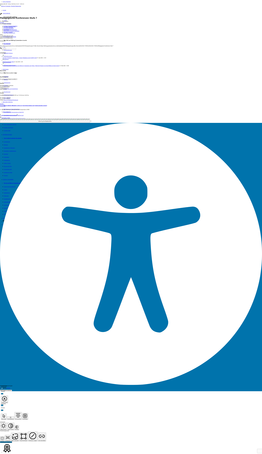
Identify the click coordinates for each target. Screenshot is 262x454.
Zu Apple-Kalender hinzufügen (10, 29)
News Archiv (3, 72)
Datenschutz (2, 106)
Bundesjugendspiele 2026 (8, 61)
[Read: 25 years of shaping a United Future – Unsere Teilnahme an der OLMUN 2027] (4, 56)
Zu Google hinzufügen (8, 27)
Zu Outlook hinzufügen (8, 28)
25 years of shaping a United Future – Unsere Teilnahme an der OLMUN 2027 (20, 57)
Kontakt (1, 103)
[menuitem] (132, 117)
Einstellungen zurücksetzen (6, 442)
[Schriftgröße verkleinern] (2, 393)
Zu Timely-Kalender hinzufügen (10, 26)
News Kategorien (4, 79)
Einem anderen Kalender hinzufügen (11, 31)
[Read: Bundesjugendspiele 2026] (4, 60)
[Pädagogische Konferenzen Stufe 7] (1, 14)
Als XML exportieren (8, 32)
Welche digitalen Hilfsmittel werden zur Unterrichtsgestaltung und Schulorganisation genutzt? (25, 105)
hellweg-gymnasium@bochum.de (11, 100)
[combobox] (45, 121)
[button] (5, 23)
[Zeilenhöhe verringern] (2, 410)
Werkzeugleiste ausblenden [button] (6, 390)
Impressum (2, 105)
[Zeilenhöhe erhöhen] (2, 405)
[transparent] (10, 6)
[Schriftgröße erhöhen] (2, 389)
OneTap (8, 388)
